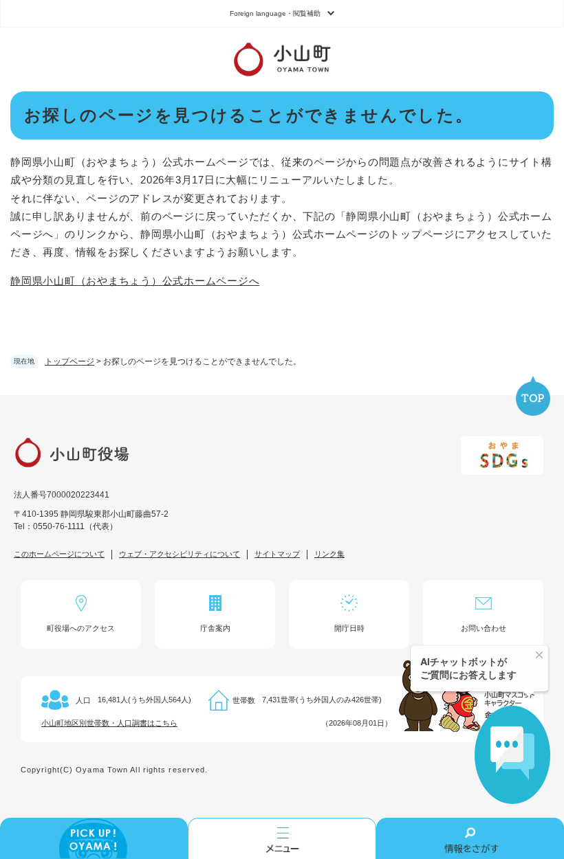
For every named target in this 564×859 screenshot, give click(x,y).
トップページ (69, 361)
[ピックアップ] (94, 838)
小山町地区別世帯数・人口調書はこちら (109, 723)
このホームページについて (59, 554)
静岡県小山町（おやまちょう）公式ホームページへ (134, 281)
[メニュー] (282, 838)
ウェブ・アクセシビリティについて (179, 554)
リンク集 (329, 554)
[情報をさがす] (470, 838)
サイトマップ (277, 554)
